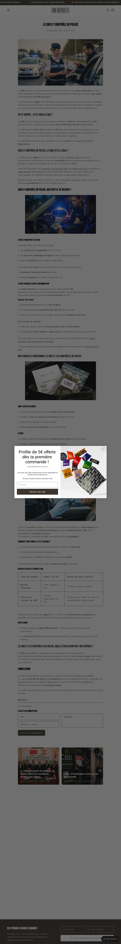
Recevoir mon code (37, 491)
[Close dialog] (104, 449)
